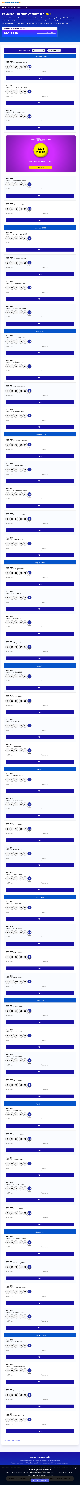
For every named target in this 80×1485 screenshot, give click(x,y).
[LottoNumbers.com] (3, 7)
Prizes (40, 78)
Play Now (40, 167)
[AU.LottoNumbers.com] (11, 4)
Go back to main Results (12, 1440)
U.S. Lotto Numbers (40, 1480)
